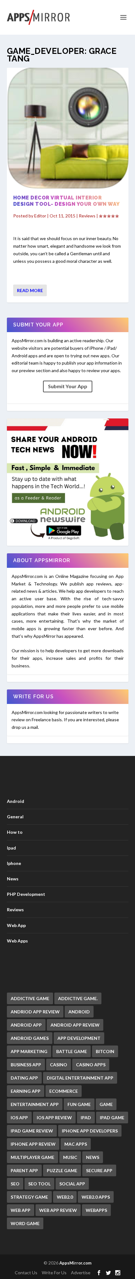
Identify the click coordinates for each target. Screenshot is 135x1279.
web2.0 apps (96, 1197)
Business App (26, 1064)
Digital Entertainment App (80, 1077)
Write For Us (54, 1272)
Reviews (87, 215)
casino (58, 1064)
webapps (96, 1210)
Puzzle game (62, 1170)
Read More (30, 290)
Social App (72, 1183)
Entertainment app (35, 1104)
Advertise (80, 1272)
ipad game (112, 1117)
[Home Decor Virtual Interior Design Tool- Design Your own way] (67, 128)
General (15, 816)
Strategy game (29, 1197)
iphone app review (33, 1144)
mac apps (75, 1144)
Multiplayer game (32, 1157)
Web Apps (17, 940)
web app (20, 1210)
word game (25, 1223)
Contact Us (26, 1272)
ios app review (54, 1117)
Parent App (24, 1170)
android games (30, 1038)
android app (26, 1025)
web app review (58, 1210)
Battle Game (71, 1051)
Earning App (25, 1091)
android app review (75, 1025)
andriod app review (35, 1011)
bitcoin (105, 1051)
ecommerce (63, 1091)
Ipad (11, 847)
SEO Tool (39, 1183)
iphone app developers (90, 1130)
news (92, 1157)
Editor (40, 215)
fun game (79, 1104)
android (79, 1011)
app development (78, 1038)
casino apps (90, 1064)
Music (70, 1157)
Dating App (24, 1077)
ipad (86, 1117)
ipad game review (32, 1130)
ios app (19, 1117)
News (13, 878)
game (106, 1104)
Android (15, 801)
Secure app (99, 1170)
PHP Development (26, 894)
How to (15, 832)
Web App (16, 925)
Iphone (14, 863)
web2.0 (65, 1197)
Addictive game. (78, 998)
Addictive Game (30, 998)
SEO (15, 1183)
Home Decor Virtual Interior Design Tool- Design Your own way (66, 201)
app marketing (29, 1051)
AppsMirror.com (75, 1262)
